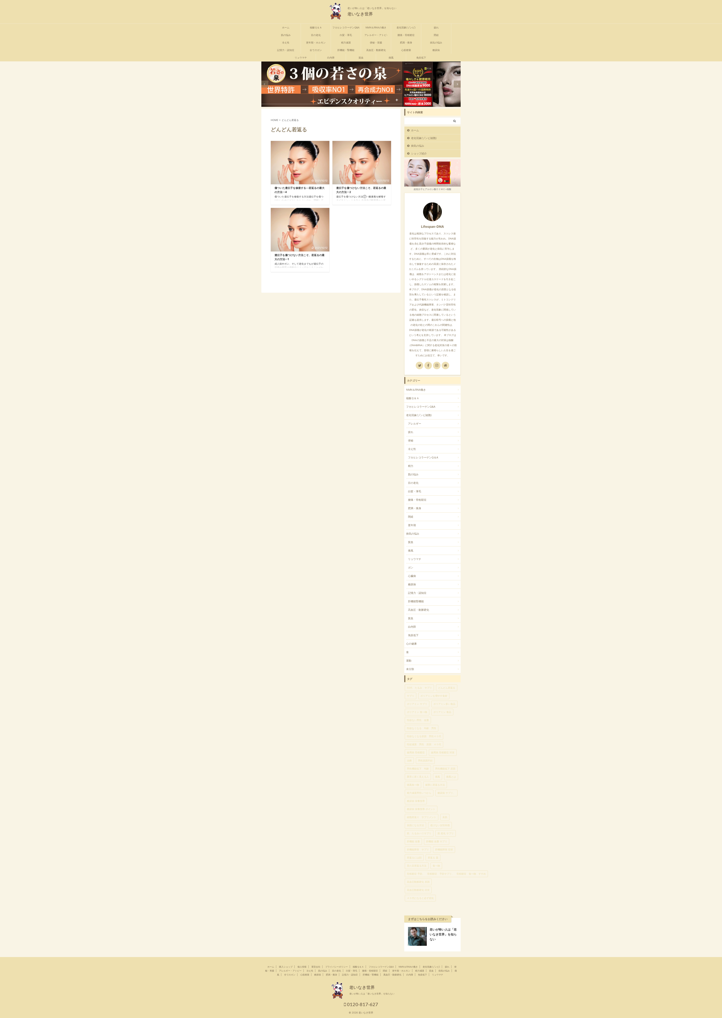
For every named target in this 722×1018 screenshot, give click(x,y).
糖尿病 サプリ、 (446, 792)
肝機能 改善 (413, 841)
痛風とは (451, 776)
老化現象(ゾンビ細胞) (424, 138)
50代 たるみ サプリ (419, 687)
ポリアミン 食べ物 (417, 711)
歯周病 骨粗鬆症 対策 (442, 752)
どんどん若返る (446, 687)
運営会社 (315, 966)
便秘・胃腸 (376, 42)
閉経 (436, 34)
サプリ (410, 695)
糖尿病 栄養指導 (416, 800)
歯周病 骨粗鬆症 (416, 752)
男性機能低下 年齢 (418, 768)
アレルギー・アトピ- (376, 34)
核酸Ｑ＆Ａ (316, 27)
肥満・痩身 (406, 42)
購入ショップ (286, 966)
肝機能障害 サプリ (418, 849)
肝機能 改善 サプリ (436, 841)
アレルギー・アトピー (290, 970)
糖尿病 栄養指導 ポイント (421, 809)
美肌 (444, 817)
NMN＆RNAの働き (376, 27)
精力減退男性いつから (419, 792)
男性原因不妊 (425, 760)
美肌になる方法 (415, 825)
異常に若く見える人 (418, 776)
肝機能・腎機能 (345, 50)
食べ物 (436, 865)
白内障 (330, 57)
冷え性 (285, 42)
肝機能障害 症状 (444, 849)
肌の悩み (286, 34)
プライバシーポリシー (336, 966)
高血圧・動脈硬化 (376, 50)
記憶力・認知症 (285, 50)
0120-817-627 (362, 1004)
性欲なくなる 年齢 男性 (421, 728)
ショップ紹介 (419, 153)
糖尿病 (436, 50)
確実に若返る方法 (435, 784)
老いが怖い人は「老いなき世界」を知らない (443, 934)
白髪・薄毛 (346, 34)
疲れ (436, 27)
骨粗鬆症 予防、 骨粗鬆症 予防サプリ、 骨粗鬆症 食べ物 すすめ (446, 873)
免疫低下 (421, 57)
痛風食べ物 (413, 784)
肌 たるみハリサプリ (419, 833)
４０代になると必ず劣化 (420, 897)
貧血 (361, 57)
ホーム (285, 27)
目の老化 (316, 34)
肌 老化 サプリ (446, 833)
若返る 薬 (433, 857)
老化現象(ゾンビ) (406, 27)
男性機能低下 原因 (445, 768)
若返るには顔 (414, 857)
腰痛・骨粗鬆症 (406, 34)
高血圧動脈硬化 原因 (418, 881)
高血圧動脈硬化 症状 (418, 889)
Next (457, 84)
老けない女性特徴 (440, 825)
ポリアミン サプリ (417, 703)
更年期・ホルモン (316, 42)
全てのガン (316, 50)
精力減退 (346, 42)
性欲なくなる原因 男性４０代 (424, 736)
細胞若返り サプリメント (421, 817)
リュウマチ (301, 57)
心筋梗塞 (406, 50)
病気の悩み (436, 42)
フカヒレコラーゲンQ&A (345, 27)
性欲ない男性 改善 (418, 720)
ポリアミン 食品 (442, 711)
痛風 (391, 57)
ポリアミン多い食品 (444, 703)
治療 (409, 760)
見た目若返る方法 (416, 865)
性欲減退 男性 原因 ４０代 (424, 744)
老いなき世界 (360, 13)
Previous (264, 84)
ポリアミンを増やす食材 (433, 695)
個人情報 (301, 966)
